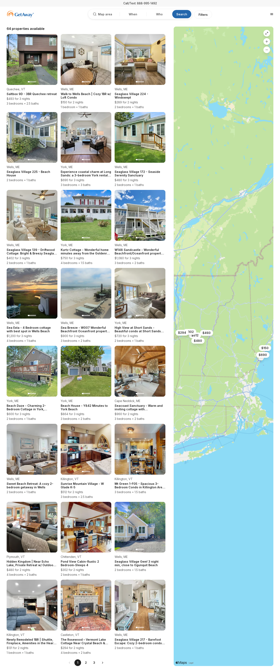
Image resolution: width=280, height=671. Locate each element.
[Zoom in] (266, 41)
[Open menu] (272, 14)
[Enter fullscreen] (266, 33)
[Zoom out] (266, 49)
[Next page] (102, 662)
